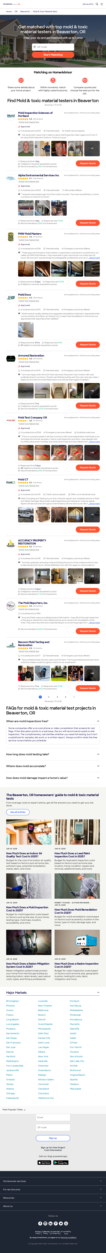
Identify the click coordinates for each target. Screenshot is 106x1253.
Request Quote (88, 163)
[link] (53, 117)
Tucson (10, 1010)
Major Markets (16, 993)
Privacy (38, 1232)
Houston (74, 1052)
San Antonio (76, 1056)
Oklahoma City (46, 1098)
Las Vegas (43, 1047)
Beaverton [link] (25, 11)
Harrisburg (75, 1005)
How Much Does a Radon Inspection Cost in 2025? (76, 965)
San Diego (11, 1038)
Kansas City (44, 1038)
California (45, 1232)
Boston (42, 1015)
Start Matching (53, 54)
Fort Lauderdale (14, 1065)
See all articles (17, 812)
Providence (76, 1019)
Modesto (11, 1028)
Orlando (10, 1079)
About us (8, 1206)
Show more (95, 258)
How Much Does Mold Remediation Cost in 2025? (76, 911)
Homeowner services (14, 1181)
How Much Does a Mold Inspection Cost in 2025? (27, 909)
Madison (74, 1084)
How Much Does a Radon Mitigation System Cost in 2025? (27, 965)
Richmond (75, 1070)
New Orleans (45, 1005)
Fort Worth (76, 1047)
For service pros (11, 1189)
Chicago (10, 1093)
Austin (73, 1033)
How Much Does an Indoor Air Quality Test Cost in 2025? (24, 855)
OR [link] (16, 11)
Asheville (43, 1061)
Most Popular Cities (13, 1109)
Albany (41, 1052)
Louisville (43, 1001)
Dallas (73, 1038)
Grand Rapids (45, 1024)
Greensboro (44, 1070)
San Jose (11, 1047)
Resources (8, 1198)
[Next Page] (74, 697)
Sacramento (12, 1033)
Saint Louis (43, 1042)
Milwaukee (75, 1089)
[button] (26, 148)
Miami (9, 1075)
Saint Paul (43, 1033)
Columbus (43, 1093)
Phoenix (10, 1005)
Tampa (9, 1084)
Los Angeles (12, 1024)
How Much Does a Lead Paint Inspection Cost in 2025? (72, 855)
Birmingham (12, 1001)
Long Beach (12, 1019)
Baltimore (43, 1010)
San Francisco (13, 1042)
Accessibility (66, 1233)
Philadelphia (76, 1010)
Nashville (74, 1028)
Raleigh (42, 1075)
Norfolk (74, 1065)
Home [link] (9, 11)
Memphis (75, 1024)
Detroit (42, 1019)
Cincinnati (43, 1084)
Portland (74, 1001)
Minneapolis (44, 1028)
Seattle (74, 1079)
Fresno (9, 1015)
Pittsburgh (75, 1015)
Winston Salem (46, 1079)
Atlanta (10, 1089)
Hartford (10, 1056)
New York (43, 1056)
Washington (12, 1061)
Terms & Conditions (68, 1238)
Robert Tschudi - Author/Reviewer (72, 903)
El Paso (73, 1042)
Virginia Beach (77, 1075)
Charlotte (43, 1065)
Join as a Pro (87, 4)
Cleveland (43, 1089)
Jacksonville (12, 1070)
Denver (10, 1052)
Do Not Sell (55, 1232)
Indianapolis (12, 1098)
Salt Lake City (77, 1061)
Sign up (53, 1138)
